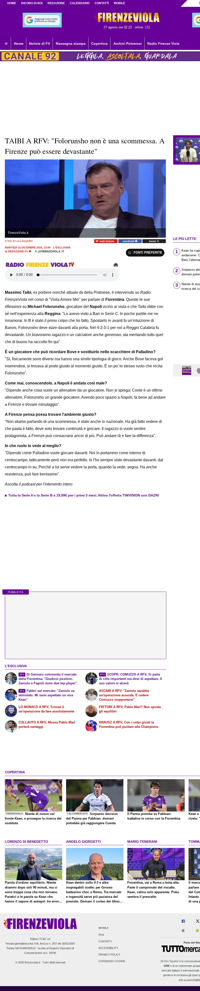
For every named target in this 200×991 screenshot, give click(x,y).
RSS (101, 934)
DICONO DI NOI (31, 3)
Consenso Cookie (112, 961)
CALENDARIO (80, 3)
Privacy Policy (109, 954)
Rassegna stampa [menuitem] (71, 43)
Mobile (104, 928)
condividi (129, 241)
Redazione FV (18, 251)
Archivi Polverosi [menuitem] (127, 43)
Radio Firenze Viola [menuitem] (163, 43)
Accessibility (108, 947)
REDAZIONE (56, 3)
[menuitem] (6, 43)
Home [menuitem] (18, 43)
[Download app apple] (183, 931)
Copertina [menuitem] (99, 43)
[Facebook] (183, 921)
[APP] (187, 370)
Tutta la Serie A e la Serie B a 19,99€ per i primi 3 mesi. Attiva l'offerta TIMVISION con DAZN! (83, 495)
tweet (153, 241)
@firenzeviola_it (50, 251)
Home (11, 3)
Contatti (105, 941)
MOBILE (119, 3)
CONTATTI (102, 3)
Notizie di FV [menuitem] (39, 43)
